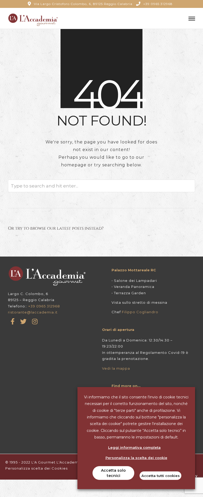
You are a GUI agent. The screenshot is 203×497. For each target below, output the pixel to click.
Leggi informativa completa (134, 447)
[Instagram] (35, 321)
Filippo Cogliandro (140, 312)
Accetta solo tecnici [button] (113, 473)
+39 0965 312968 (158, 4)
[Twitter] (23, 321)
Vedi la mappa (116, 368)
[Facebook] (13, 321)
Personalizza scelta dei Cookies (36, 468)
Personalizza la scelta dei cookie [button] (136, 458)
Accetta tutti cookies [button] (160, 476)
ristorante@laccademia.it (33, 312)
